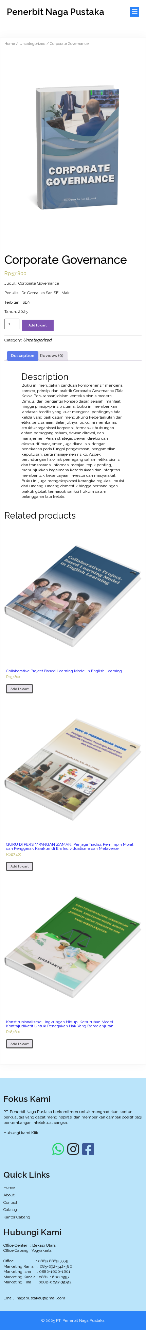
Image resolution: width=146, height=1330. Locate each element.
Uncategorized (32, 43)
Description (22, 355)
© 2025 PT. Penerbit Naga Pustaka (73, 1320)
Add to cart (38, 325)
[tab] (22, 356)
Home (9, 43)
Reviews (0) (51, 355)
